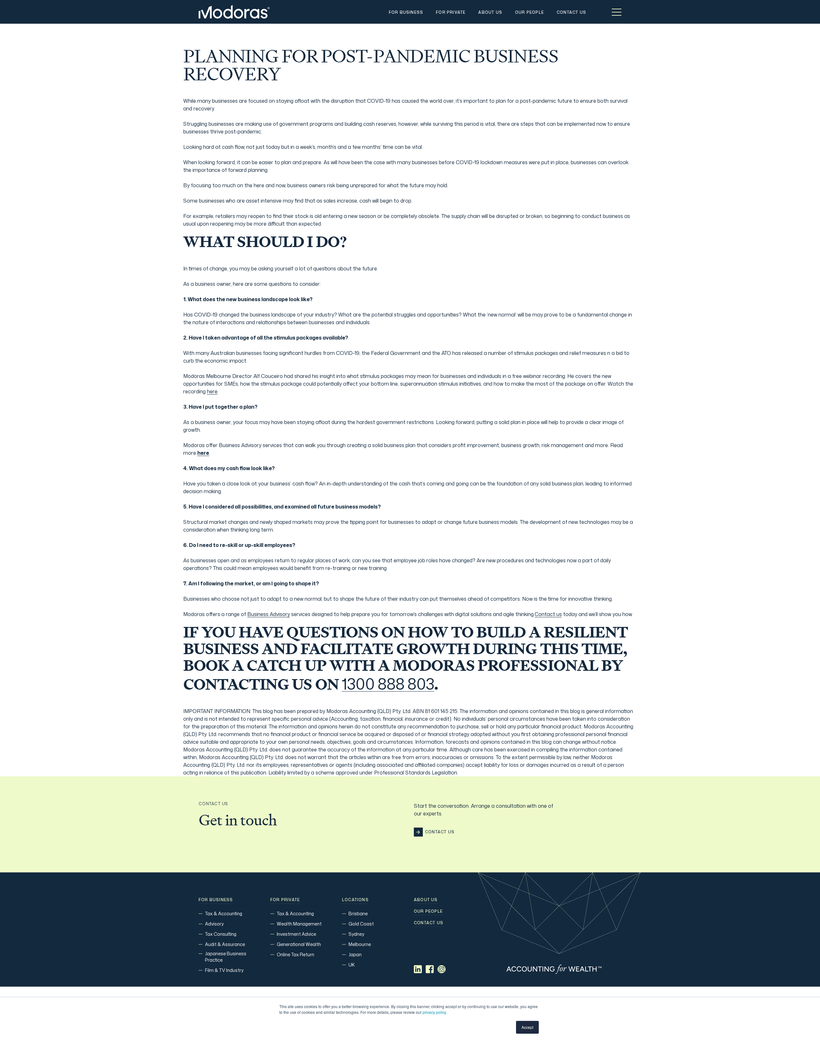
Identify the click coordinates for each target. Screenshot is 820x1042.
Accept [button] (527, 1027)
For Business (216, 900)
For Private (285, 900)
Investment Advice (296, 934)
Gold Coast (361, 924)
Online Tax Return (295, 954)
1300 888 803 (388, 684)
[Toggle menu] (616, 12)
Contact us (548, 614)
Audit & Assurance (225, 944)
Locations (355, 900)
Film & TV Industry (224, 970)
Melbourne (359, 944)
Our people (428, 911)
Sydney (356, 934)
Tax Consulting (220, 934)
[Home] (234, 12)
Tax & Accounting (223, 913)
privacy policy (434, 1012)
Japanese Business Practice (225, 956)
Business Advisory (268, 614)
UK (351, 965)
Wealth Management (299, 924)
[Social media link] (418, 969)
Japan (355, 954)
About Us (426, 900)
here (212, 391)
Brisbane (358, 913)
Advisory (214, 924)
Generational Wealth (299, 944)
